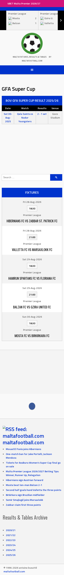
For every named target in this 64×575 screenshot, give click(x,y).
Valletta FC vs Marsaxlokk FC (32, 249)
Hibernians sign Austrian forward (24, 480)
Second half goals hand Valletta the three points (33, 490)
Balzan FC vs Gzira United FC (32, 307)
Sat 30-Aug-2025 (8, 117)
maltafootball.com (23, 442)
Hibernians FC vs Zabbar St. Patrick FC (32, 221)
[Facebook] (32, 406)
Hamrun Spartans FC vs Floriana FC (32, 278)
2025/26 (10, 555)
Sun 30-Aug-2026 (32, 316)
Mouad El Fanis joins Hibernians (23, 449)
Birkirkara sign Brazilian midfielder (25, 495)
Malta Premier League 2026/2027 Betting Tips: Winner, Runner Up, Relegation (32, 473)
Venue (55, 108)
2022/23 (10, 540)
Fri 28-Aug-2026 (32, 202)
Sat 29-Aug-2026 (32, 259)
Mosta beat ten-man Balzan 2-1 (24, 485)
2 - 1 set (42, 114)
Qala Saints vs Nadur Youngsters (25, 117)
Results (42, 108)
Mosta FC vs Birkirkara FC (32, 335)
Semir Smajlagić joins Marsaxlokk (24, 500)
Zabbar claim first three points (23, 505)
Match (25, 108)
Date (8, 108)
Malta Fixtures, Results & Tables (30, 56)
